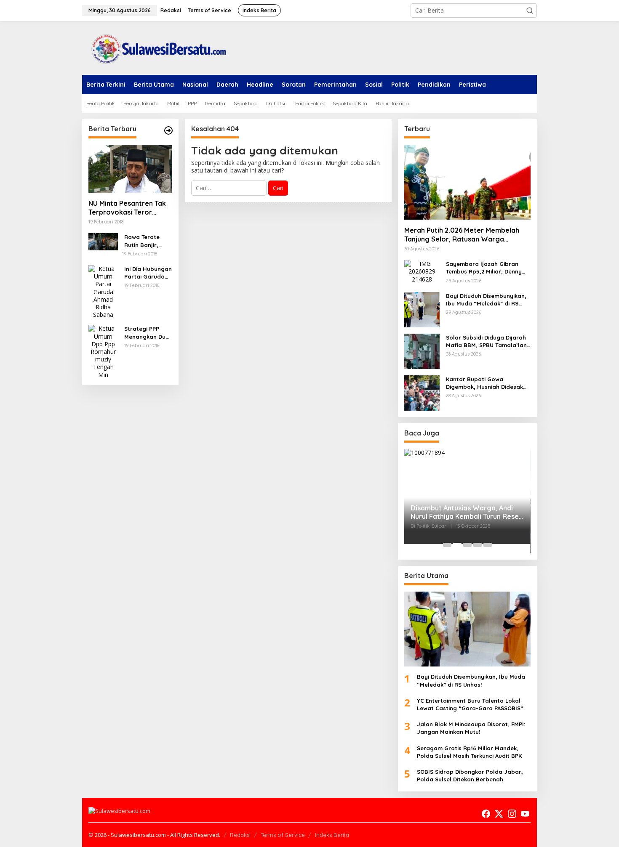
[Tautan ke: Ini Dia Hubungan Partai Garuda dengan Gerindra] (103, 291)
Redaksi (240, 834)
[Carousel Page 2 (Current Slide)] (457, 545)
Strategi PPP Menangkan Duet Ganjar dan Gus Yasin (147, 332)
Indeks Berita (332, 834)
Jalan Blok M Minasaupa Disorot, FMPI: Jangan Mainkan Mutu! (471, 728)
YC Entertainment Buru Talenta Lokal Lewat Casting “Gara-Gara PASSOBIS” (470, 704)
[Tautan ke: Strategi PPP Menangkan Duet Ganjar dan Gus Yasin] (103, 351)
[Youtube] (525, 813)
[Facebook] (485, 813)
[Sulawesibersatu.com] (155, 47)
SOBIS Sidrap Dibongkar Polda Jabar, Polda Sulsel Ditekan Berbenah (470, 775)
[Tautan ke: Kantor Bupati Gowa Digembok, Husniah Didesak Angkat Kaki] (422, 392)
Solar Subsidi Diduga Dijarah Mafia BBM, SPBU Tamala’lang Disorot (488, 341)
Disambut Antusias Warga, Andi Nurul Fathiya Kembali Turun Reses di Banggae (466, 512)
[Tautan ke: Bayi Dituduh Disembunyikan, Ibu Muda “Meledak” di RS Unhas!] (422, 309)
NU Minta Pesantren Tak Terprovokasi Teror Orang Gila (127, 208)
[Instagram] (512, 813)
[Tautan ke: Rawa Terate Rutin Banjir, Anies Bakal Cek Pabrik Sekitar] (103, 241)
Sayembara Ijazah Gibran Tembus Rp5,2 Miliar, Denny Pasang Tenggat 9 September (488, 267)
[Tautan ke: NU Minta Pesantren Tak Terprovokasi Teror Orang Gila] (130, 169)
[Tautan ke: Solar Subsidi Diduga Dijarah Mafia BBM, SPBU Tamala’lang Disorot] (422, 351)
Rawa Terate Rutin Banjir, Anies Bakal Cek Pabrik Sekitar (146, 241)
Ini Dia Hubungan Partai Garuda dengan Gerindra (148, 273)
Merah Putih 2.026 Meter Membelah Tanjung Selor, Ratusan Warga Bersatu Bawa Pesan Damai (461, 235)
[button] (530, 10)
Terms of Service (283, 834)
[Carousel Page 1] (447, 545)
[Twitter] (499, 813)
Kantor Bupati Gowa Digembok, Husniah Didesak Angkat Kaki (484, 383)
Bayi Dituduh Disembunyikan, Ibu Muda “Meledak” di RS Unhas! (486, 299)
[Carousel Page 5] (487, 545)
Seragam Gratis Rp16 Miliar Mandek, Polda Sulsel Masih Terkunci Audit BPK (469, 752)
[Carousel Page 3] (467, 545)
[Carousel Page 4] (477, 545)
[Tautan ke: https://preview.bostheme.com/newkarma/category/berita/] (168, 130)
